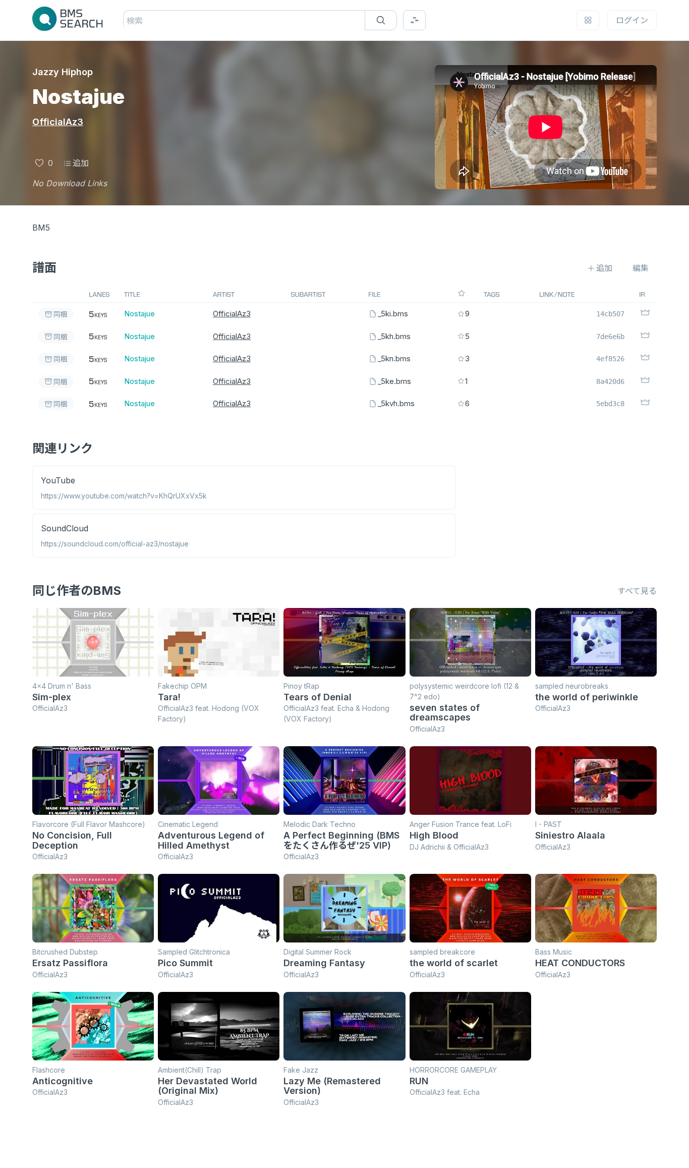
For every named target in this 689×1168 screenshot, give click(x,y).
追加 (81, 163)
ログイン (632, 20)
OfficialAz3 (57, 122)
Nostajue (139, 313)
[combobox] (128, 21)
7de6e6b (610, 336)
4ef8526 (610, 359)
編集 (641, 268)
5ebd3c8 (610, 404)
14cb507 (610, 314)
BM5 (41, 228)
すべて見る (637, 591)
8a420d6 (610, 381)
